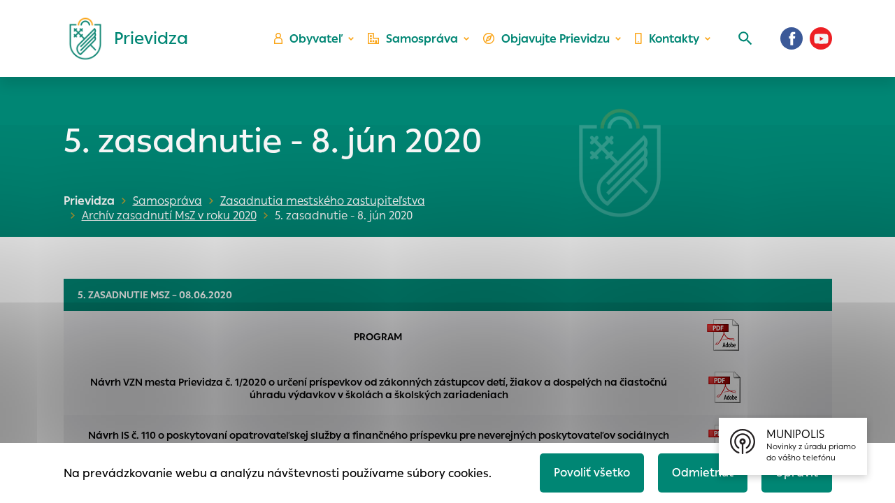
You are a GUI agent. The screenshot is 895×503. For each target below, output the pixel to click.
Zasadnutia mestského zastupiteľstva (322, 201)
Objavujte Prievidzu (555, 38)
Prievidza (89, 201)
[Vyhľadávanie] (745, 38)
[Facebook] (791, 38)
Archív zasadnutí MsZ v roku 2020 (169, 215)
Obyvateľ (316, 38)
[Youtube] (821, 38)
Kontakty (674, 38)
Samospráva (422, 38)
